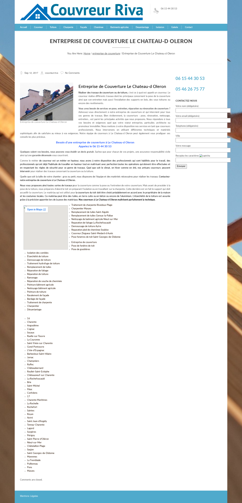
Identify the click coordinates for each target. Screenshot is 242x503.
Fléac (29, 389)
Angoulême (33, 326)
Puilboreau (32, 464)
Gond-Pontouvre (35, 347)
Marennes (32, 457)
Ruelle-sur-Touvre (36, 336)
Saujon (30, 450)
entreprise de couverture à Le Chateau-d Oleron (50, 180)
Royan (30, 414)
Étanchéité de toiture (37, 256)
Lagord (30, 428)
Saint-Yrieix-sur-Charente (40, 343)
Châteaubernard (35, 368)
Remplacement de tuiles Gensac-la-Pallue (92, 216)
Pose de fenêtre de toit (83, 246)
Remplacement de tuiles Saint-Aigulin (90, 212)
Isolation (160, 27)
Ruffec (30, 365)
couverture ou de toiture (114, 93)
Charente (31, 322)
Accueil (23, 27)
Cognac (31, 329)
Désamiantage (34, 310)
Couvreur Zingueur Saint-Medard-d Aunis (92, 233)
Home (87, 53)
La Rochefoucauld (36, 379)
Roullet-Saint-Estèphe (38, 372)
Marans (31, 471)
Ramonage (32, 278)
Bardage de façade (36, 299)
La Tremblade (34, 460)
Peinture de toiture (36, 292)
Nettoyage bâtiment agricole (41, 288)
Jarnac (30, 357)
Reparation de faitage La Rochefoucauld (91, 223)
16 (28, 318)
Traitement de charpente (39, 302)
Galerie (174, 27)
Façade (83, 27)
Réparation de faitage (37, 271)
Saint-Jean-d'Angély (37, 421)
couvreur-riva (51, 72)
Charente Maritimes (37, 400)
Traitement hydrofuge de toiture (43, 263)
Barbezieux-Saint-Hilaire (39, 354)
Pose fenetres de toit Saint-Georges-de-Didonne (95, 237)
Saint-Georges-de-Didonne (40, 453)
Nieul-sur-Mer (34, 442)
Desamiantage (142, 27)
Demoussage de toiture (39, 260)
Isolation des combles (38, 253)
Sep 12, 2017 (31, 72)
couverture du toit (87, 193)
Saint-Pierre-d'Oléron (38, 439)
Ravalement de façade (38, 295)
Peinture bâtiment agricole (40, 285)
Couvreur (38, 27)
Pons (29, 467)
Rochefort (32, 407)
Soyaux (30, 333)
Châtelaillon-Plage (36, 446)
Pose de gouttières (80, 249)
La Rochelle (32, 404)
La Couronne (33, 340)
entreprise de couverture (106, 53)
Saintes (30, 411)
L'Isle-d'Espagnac (35, 350)
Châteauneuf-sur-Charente (40, 375)
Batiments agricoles (119, 27)
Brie (29, 382)
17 (28, 396)
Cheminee (98, 27)
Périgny (31, 435)
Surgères (31, 432)
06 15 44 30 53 (169, 9)
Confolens (32, 393)
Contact (188, 27)
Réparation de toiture (37, 274)
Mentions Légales (29, 496)
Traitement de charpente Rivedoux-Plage (91, 205)
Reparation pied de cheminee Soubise (90, 230)
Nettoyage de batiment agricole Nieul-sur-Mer (94, 219)
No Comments (72, 72)
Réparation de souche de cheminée (44, 281)
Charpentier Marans (81, 209)
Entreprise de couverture (84, 242)
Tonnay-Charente (35, 425)
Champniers (33, 361)
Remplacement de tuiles (39, 267)
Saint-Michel (33, 386)
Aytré (30, 418)
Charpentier (33, 306)
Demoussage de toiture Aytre (86, 226)
